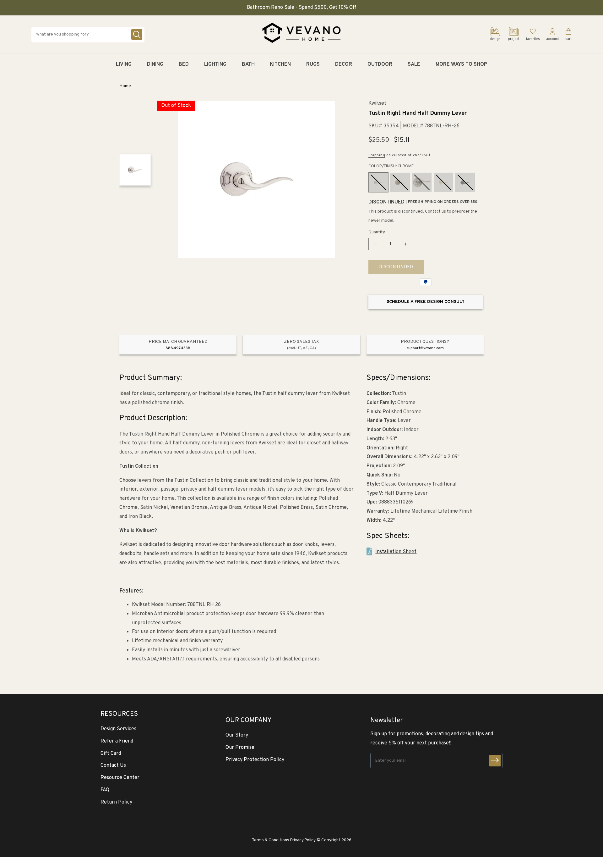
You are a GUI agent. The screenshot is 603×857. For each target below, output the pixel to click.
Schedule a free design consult (425, 301)
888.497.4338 (178, 348)
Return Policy (116, 802)
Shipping (376, 155)
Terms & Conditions (270, 840)
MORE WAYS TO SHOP (461, 64)
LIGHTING (215, 64)
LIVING (124, 64)
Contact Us (113, 765)
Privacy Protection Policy (254, 760)
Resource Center (119, 778)
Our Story (236, 735)
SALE (414, 64)
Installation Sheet (395, 552)
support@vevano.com (425, 348)
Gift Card (110, 753)
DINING (155, 64)
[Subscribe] (495, 760)
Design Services (118, 729)
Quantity (376, 232)
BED (184, 64)
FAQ (104, 790)
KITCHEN (280, 64)
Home (125, 86)
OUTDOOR (379, 64)
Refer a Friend (116, 741)
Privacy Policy (303, 840)
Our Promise (239, 747)
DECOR (343, 64)
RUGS (313, 64)
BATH (248, 64)
